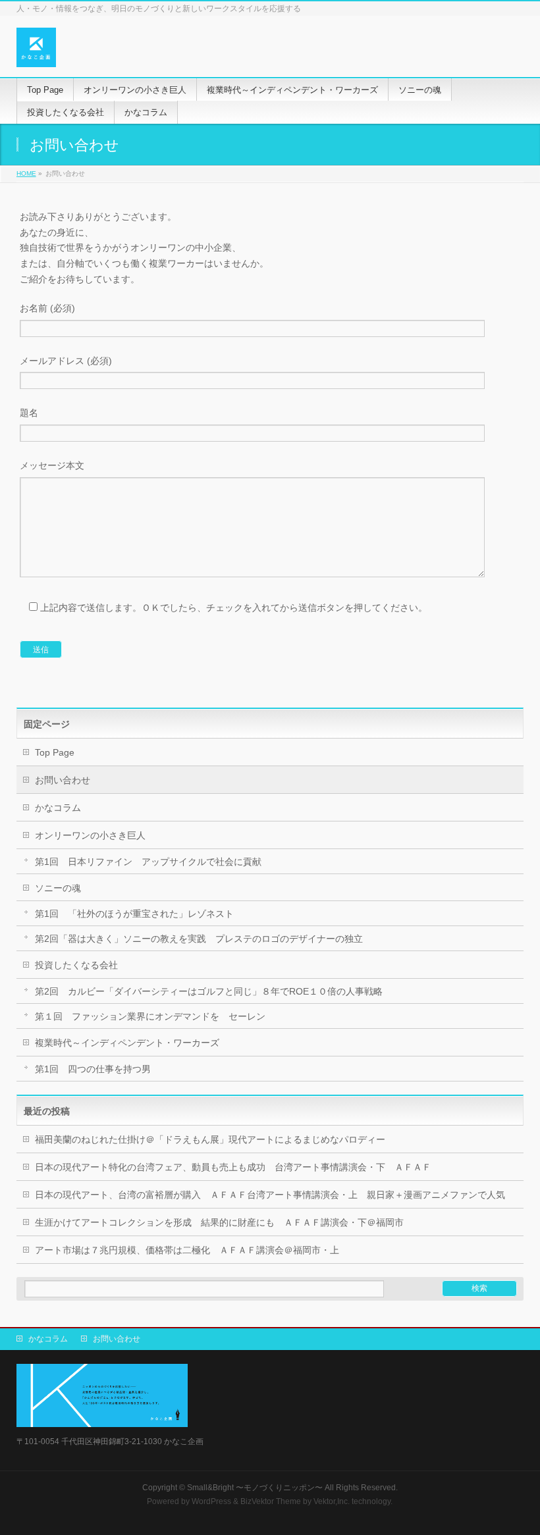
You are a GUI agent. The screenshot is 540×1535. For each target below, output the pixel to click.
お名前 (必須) (47, 308)
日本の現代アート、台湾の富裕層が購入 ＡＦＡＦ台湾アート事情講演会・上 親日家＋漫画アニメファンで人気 (270, 1194)
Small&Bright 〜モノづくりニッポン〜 (255, 1487)
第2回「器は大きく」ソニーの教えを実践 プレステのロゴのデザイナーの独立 (199, 938)
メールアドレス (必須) (66, 360)
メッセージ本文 (52, 465)
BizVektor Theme (270, 1501)
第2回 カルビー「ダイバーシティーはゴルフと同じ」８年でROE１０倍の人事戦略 (209, 991)
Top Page (54, 752)
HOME (26, 173)
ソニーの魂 (58, 888)
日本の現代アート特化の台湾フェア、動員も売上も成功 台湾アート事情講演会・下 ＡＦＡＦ (233, 1167)
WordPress (211, 1501)
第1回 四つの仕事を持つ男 (93, 1069)
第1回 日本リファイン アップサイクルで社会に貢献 (148, 861)
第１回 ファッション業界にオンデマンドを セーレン (150, 1016)
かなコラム (58, 807)
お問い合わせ (62, 780)
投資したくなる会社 (76, 965)
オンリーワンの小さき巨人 (90, 835)
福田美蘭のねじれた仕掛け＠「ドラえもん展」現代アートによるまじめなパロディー (210, 1139)
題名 (29, 412)
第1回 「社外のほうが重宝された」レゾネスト (134, 913)
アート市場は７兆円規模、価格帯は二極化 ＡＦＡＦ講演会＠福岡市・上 (187, 1250)
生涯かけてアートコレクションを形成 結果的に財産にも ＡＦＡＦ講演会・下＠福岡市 (219, 1222)
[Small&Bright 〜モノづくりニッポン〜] (36, 52)
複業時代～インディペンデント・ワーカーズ (127, 1042)
